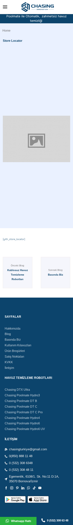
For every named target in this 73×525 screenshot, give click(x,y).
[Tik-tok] (34, 487)
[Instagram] (11, 487)
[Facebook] (6, 487)
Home (6, 30)
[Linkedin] (22, 487)
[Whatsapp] (28, 487)
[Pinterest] (17, 487)
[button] (5, 7)
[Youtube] (39, 487)
